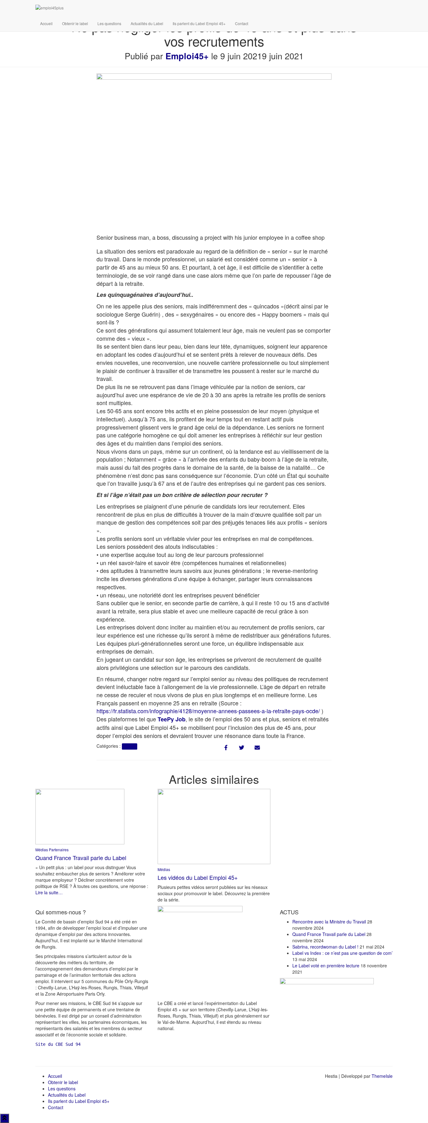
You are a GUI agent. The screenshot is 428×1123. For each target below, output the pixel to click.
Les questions (109, 23)
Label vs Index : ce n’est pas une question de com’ (342, 953)
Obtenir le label (75, 23)
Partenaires (59, 849)
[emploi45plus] (156, 8)
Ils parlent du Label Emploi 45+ (199, 23)
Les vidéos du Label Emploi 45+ (198, 877)
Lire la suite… (49, 892)
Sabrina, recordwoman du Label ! (325, 947)
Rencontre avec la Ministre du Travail (329, 921)
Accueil (46, 23)
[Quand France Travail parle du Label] (79, 816)
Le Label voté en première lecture (325, 965)
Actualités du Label (147, 23)
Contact (241, 23)
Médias (129, 746)
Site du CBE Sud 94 (58, 1044)
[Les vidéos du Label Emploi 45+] (214, 826)
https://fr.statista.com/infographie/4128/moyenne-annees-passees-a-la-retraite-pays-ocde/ (208, 711)
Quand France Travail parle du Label (80, 857)
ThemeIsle (382, 1076)
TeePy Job (171, 719)
